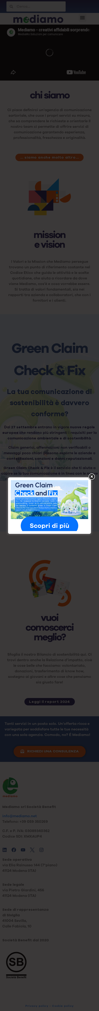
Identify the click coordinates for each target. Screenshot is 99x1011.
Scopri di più (49, 525)
